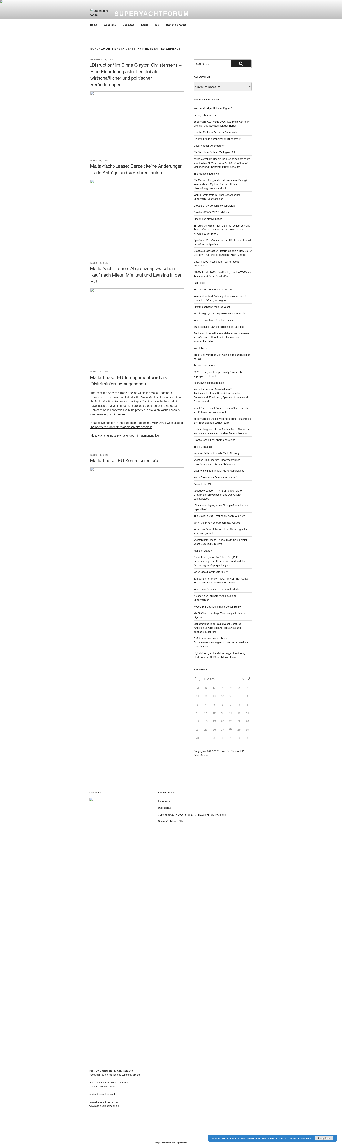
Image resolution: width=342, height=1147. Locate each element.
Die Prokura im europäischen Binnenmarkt (217, 139)
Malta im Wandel (203, 550)
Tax (157, 25)
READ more (117, 414)
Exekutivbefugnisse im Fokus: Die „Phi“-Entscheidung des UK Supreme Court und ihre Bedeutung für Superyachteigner (220, 561)
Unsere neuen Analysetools (209, 145)
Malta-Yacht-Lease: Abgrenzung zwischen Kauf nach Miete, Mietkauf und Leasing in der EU (136, 274)
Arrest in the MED (204, 484)
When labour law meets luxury (211, 572)
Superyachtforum (151, 13)
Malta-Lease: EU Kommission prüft (125, 460)
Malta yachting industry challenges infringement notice (124, 435)
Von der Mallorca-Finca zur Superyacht (216, 132)
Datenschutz (165, 807)
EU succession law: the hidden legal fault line (219, 326)
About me (110, 25)
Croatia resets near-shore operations (214, 440)
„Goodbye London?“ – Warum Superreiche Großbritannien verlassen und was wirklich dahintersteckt (218, 494)
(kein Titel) (200, 282)
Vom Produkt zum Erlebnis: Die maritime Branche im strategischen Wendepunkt (221, 410)
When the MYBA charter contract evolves (217, 522)
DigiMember (181, 1142)
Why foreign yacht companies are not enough (219, 313)
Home (93, 25)
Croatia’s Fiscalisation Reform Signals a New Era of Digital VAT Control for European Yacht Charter (223, 252)
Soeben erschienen (205, 365)
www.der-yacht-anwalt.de (103, 1101)
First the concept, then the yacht (212, 306)
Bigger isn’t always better (208, 219)
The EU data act (203, 446)
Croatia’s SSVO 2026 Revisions (211, 212)
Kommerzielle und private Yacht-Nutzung (217, 453)
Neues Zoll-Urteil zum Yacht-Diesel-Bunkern (218, 606)
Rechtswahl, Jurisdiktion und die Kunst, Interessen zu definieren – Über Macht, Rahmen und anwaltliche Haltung (222, 337)
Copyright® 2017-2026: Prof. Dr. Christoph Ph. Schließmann (192, 814)
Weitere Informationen (300, 1138)
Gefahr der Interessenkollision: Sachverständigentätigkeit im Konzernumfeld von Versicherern (221, 642)
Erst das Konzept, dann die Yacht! (213, 289)
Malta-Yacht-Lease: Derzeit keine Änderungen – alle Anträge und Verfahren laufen (136, 168)
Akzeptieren (324, 1138)
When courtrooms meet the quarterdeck (216, 589)
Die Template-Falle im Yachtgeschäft (214, 152)
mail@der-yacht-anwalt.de (104, 1094)
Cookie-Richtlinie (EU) (170, 821)
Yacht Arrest (200, 348)
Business (128, 25)
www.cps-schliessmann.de (104, 1105)
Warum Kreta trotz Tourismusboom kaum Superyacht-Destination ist (217, 196)
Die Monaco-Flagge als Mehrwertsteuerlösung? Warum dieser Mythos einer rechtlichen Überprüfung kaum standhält (220, 184)
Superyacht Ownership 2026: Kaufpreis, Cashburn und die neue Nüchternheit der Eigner (222, 123)
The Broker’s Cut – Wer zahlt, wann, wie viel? (219, 516)
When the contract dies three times (213, 320)
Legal (144, 25)
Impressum (164, 801)
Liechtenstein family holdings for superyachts (219, 470)
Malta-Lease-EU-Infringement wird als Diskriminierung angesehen (128, 380)
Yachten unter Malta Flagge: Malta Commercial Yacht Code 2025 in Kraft (220, 542)
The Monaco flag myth (206, 173)
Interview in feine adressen (209, 382)
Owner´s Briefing (176, 25)
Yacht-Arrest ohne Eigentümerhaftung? (216, 477)
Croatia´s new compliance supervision (215, 205)
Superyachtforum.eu (205, 115)
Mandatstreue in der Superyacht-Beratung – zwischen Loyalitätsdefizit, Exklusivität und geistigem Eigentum (218, 628)
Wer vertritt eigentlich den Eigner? (213, 108)
